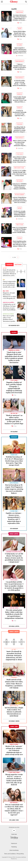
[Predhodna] (10, 257)
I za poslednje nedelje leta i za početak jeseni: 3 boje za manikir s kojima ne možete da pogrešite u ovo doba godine (14, 586)
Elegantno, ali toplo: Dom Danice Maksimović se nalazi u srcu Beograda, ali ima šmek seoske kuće (9, 295)
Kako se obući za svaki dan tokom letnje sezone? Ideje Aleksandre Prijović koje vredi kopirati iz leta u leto (19, 143)
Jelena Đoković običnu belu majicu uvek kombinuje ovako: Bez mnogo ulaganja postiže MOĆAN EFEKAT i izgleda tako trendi (19, 159)
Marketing (14, 847)
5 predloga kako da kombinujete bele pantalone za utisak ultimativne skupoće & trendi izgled (19, 129)
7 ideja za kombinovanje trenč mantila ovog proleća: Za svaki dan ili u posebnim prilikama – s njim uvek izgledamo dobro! (19, 66)
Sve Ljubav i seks (14, 820)
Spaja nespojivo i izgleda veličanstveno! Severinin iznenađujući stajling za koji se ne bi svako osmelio (19, 50)
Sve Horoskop (14, 528)
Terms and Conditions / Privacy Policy (14, 853)
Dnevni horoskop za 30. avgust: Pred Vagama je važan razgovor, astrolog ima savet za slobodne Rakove (14, 489)
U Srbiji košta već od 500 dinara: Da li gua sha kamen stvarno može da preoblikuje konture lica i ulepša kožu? (9, 307)
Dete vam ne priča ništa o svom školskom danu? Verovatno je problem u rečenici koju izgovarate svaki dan (9, 318)
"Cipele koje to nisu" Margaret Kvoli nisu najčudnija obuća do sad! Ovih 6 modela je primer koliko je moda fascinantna (14, 357)
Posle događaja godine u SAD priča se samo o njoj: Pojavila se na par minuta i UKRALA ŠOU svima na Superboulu (19, 243)
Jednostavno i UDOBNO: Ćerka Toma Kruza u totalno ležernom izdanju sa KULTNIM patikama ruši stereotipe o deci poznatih (19, 186)
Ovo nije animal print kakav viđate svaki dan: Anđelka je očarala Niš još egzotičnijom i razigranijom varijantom (14, 614)
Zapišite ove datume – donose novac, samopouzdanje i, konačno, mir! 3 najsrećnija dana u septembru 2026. (14, 518)
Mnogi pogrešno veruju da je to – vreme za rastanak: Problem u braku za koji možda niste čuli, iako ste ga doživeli (14, 779)
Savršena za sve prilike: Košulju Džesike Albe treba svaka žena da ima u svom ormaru (19, 173)
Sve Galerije (14, 431)
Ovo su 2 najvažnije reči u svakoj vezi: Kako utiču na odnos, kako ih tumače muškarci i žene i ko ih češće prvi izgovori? (14, 810)
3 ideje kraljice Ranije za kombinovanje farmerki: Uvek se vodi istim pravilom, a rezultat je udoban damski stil (19, 99)
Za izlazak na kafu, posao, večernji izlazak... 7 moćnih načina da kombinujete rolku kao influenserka (19, 83)
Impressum (14, 843)
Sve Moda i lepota (14, 626)
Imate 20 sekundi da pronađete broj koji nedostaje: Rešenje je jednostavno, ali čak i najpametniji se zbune (9, 272)
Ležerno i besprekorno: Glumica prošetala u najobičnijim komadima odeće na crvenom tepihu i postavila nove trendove (20, 200)
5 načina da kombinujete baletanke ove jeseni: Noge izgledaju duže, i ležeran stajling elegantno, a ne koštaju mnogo (19, 113)
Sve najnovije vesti (14, 325)
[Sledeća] (17, 257)
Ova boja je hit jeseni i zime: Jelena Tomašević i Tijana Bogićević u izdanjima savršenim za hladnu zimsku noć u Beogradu (20, 17)
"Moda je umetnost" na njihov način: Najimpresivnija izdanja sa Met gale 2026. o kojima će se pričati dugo (14, 419)
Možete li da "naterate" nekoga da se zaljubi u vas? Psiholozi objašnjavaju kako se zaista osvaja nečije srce (14, 750)
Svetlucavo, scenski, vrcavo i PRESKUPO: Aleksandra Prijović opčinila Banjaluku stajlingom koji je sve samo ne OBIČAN (19, 213)
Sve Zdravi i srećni (14, 721)
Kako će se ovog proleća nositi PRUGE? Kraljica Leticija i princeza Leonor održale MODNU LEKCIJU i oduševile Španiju (19, 230)
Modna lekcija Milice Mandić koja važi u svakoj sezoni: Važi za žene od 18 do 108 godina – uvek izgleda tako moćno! (19, 34)
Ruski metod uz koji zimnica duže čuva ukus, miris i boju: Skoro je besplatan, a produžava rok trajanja (14, 683)
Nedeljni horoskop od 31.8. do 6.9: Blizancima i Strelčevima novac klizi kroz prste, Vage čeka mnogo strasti (14, 461)
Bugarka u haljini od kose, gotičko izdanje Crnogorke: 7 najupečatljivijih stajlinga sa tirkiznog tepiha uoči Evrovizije (14, 387)
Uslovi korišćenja (14, 850)
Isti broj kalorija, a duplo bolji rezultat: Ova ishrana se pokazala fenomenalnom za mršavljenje (14, 712)
